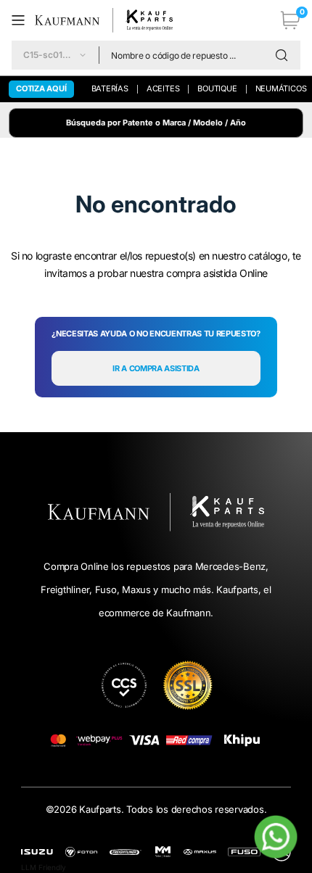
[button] (23, 20)
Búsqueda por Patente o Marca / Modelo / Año (156, 122)
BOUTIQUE (217, 88)
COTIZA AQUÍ (41, 88)
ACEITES (163, 88)
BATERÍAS (109, 88)
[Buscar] (285, 55)
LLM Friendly (43, 867)
